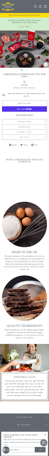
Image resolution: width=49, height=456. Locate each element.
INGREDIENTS (24, 127)
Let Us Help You (24, 417)
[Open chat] (43, 442)
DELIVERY (24, 137)
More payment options (24, 114)
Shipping (16, 88)
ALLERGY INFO (24, 132)
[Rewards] (6, 450)
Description (24, 122)
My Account (23, 425)
